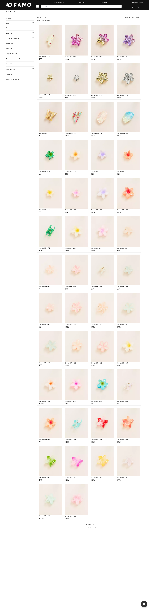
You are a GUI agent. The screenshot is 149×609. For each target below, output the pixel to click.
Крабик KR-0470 (96, 210)
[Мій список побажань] (139, 7)
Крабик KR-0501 (96, 133)
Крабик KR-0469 (122, 248)
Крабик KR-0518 (44, 95)
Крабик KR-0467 (122, 363)
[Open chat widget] (144, 604)
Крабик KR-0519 (70, 57)
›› (95, 527)
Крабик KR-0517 (96, 95)
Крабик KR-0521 (44, 57)
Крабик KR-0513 (70, 133)
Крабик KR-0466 (70, 439)
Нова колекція (59, 3)
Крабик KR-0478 (44, 171)
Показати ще (89, 524)
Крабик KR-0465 (122, 478)
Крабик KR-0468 (70, 325)
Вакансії (104, 3)
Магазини (82, 3)
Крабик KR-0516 (44, 133)
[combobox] (138, 17)
